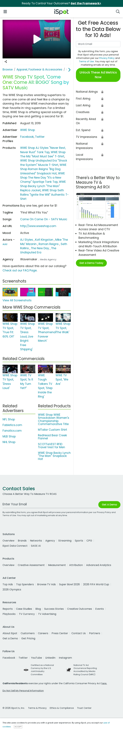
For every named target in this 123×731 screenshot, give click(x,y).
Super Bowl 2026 (69, 584)
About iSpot (10, 633)
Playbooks (9, 614)
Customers (28, 633)
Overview (8, 540)
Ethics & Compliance (62, 708)
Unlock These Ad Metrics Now (98, 74)
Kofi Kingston (44, 240)
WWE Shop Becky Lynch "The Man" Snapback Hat (54, 456)
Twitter (40, 137)
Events (99, 609)
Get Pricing (28, 638)
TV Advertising (47, 614)
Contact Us (78, 633)
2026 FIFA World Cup (96, 584)
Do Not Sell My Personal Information (23, 690)
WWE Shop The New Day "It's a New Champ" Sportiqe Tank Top (42, 177)
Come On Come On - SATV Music (43, 219)
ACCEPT (18, 726)
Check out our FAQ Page (20, 270)
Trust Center (84, 708)
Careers (43, 633)
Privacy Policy (107, 58)
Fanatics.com (12, 431)
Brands (22, 540)
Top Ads (8, 584)
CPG (89, 540)
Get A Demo (109, 504)
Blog (38, 609)
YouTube (36, 658)
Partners (94, 633)
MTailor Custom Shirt (52, 430)
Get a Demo (10, 638)
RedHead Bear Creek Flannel (52, 436)
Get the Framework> (86, 3)
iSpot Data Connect (15, 546)
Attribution (76, 565)
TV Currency (27, 614)
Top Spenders (25, 584)
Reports (8, 609)
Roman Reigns (49, 244)
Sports (79, 540)
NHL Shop (9, 442)
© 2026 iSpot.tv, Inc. (14, 708)
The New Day (40, 248)
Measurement (57, 565)
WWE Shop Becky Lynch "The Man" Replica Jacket (43, 186)
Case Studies (24, 609)
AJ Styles (26, 240)
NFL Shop (9, 419)
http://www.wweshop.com (38, 226)
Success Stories (54, 609)
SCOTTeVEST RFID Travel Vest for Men (51, 445)
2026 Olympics (12, 589)
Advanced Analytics (98, 565)
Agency (50, 540)
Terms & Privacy (37, 708)
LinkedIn (50, 658)
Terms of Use (86, 61)
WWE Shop (27, 130)
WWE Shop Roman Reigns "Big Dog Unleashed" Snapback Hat (43, 169)
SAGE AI (36, 546)
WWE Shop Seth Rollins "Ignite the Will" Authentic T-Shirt (44, 194)
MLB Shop (9, 436)
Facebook (27, 137)
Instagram (65, 658)
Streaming (64, 540)
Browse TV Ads (46, 584)
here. (104, 683)
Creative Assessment (31, 565)
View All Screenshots (17, 300)
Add (5, 244)
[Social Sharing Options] (5, 61)
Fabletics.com (12, 425)
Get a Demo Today (91, 263)
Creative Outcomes (79, 609)
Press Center (60, 633)
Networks (36, 540)
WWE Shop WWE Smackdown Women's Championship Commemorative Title (53, 419)
